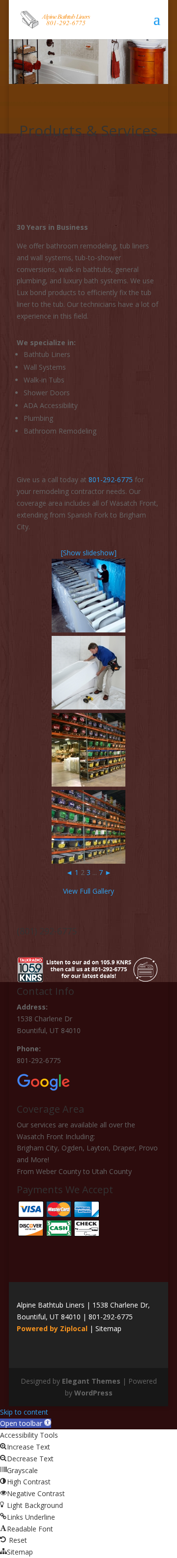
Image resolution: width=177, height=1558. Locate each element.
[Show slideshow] (89, 552)
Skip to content (24, 1412)
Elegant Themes (91, 1381)
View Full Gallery (88, 891)
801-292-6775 (110, 479)
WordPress (93, 1392)
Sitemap (108, 1328)
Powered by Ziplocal (52, 1328)
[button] (25, 1423)
